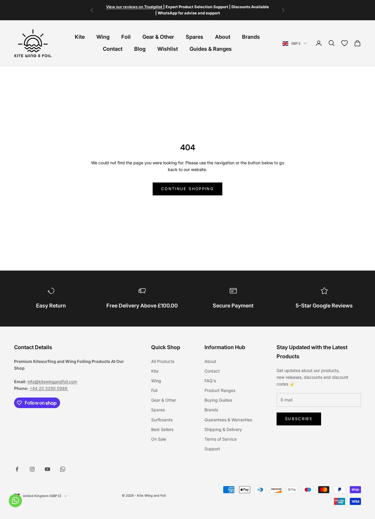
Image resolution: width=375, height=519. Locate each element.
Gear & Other (158, 37)
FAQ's (210, 380)
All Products (162, 361)
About (222, 37)
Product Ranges (219, 390)
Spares (194, 37)
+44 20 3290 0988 (49, 388)
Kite (80, 37)
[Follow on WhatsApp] (63, 469)
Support (212, 448)
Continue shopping (187, 188)
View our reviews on (134, 6)
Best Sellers (162, 429)
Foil (126, 37)
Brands (251, 37)
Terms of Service (220, 439)
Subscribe (299, 418)
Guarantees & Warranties (228, 419)
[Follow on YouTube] (47, 469)
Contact (112, 49)
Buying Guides (218, 400)
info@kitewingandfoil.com (52, 381)
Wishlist (167, 49)
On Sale (158, 439)
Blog (140, 49)
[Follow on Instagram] (32, 469)
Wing (103, 37)
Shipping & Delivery (223, 429)
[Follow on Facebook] (17, 469)
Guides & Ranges (211, 49)
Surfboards (162, 419)
